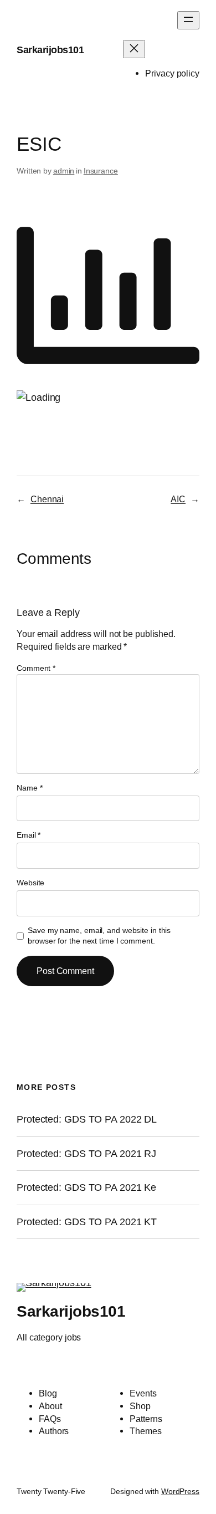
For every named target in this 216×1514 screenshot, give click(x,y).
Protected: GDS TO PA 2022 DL (87, 1119)
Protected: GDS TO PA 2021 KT (87, 1221)
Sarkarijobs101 (50, 49)
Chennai (47, 499)
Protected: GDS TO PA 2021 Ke (86, 1187)
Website (30, 882)
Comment (36, 668)
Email (28, 834)
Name (29, 787)
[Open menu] (188, 20)
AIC (178, 499)
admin (64, 170)
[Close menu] (134, 49)
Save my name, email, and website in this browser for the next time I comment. (99, 936)
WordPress (180, 1491)
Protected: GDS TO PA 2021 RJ (86, 1153)
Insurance (101, 170)
